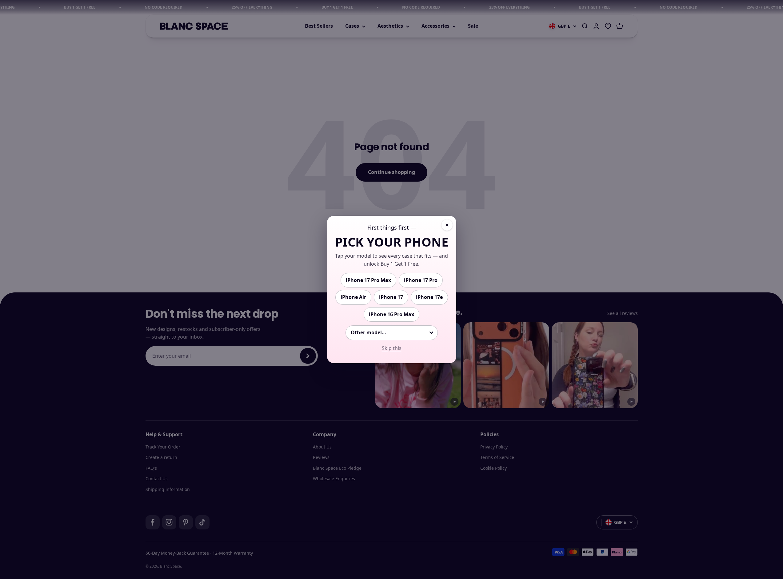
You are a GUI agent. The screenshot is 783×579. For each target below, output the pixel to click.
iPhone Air (353, 297)
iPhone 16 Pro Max (391, 314)
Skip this (391, 348)
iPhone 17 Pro (420, 280)
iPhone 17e (429, 297)
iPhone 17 (391, 297)
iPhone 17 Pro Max (368, 280)
